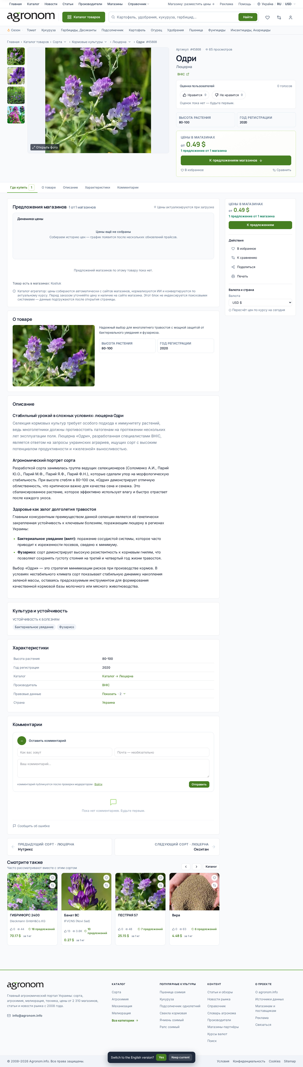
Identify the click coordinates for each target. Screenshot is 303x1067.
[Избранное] (267, 17)
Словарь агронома (221, 1013)
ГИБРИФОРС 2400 (25, 915)
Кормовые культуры (87, 42)
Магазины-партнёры (223, 1027)
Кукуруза (48, 30)
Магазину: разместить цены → (191, 4)
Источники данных (269, 999)
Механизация (122, 1006)
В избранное (194, 170)
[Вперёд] (196, 866)
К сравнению (247, 257)
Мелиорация (121, 1013)
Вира (176, 915)
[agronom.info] (31, 17)
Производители (90, 4)
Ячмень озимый (172, 1020)
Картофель (137, 30)
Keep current (180, 1057)
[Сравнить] (52, 885)
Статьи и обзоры (220, 992)
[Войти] (290, 17)
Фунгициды (216, 30)
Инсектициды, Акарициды (250, 30)
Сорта (57, 42)
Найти (248, 17)
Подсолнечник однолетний (180, 1006)
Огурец (156, 30)
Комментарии (127, 187)
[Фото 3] (16, 95)
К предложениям (260, 225)
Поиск (212, 1041)
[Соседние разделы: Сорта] (65, 42)
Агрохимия (120, 999)
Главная (15, 4)
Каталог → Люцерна (117, 676)
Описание (70, 187)
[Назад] (185, 866)
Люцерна (119, 42)
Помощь (244, 4)
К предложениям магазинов (233, 160)
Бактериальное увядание (34, 627)
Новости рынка (218, 999)
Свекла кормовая (173, 1013)
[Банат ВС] (86, 891)
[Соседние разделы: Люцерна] (129, 42)
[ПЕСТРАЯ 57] (140, 891)
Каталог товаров (36, 42)
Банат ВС (71, 915)
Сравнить (284, 170)
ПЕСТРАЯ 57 (128, 915)
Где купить (21, 187)
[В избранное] (52, 878)
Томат (31, 30)
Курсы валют (217, 1034)
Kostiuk (56, 283)
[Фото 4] (16, 115)
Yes (161, 1057)
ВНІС (106, 685)
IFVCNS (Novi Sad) (77, 921)
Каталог (33, 4)
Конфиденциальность (249, 1061)
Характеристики (97, 187)
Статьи (68, 4)
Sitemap (290, 1061)
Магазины (115, 4)
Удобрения (175, 30)
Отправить (199, 784)
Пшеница (196, 30)
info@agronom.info (27, 1015)
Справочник (137, 4)
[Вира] (194, 891)
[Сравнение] (279, 17)
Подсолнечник (113, 30)
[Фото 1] (16, 56)
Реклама (226, 4)
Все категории (123, 1020)
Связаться (263, 1024)
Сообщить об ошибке (34, 826)
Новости (51, 4)
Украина (108, 702)
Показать (112, 694)
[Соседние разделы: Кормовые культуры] (106, 42)
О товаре (49, 187)
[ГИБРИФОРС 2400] (32, 891)
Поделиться (246, 267)
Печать (242, 276)
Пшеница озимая (172, 992)
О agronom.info (266, 992)
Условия (223, 1061)
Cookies (274, 1061)
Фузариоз (66, 627)
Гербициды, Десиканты (78, 30)
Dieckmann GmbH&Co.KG (27, 921)
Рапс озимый (169, 1027)
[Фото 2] (16, 76)
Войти (98, 784)
